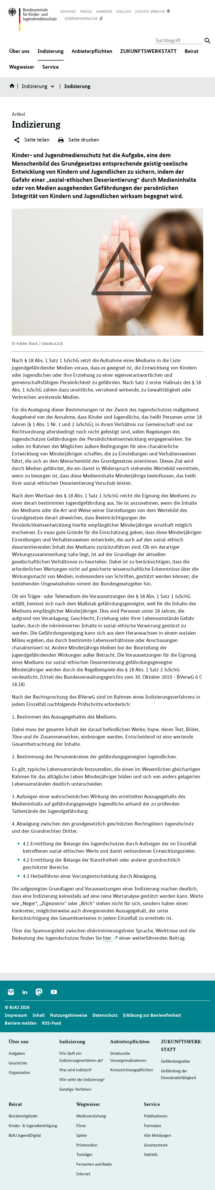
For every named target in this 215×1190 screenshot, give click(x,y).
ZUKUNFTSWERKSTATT (148, 54)
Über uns (19, 54)
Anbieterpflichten (92, 54)
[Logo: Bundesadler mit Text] (32, 19)
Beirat (191, 54)
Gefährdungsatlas (175, 1061)
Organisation (19, 1072)
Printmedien (86, 1145)
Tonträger (84, 1154)
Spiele (81, 1135)
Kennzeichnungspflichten (131, 1069)
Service (50, 70)
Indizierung (50, 54)
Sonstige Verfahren (75, 1089)
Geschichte (18, 1063)
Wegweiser (21, 70)
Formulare (152, 1125)
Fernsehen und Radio (94, 1164)
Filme (81, 1125)
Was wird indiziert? (75, 1069)
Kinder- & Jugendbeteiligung (33, 1125)
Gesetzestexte (156, 1145)
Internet (83, 1173)
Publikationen (155, 1115)
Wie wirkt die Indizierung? (82, 1079)
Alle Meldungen (157, 1135)
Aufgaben (17, 1053)
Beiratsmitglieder (23, 1115)
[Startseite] (13, 87)
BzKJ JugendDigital (25, 1135)
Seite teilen (36, 140)
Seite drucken (83, 140)
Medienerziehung (91, 1115)
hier (108, 938)
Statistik (151, 1154)
